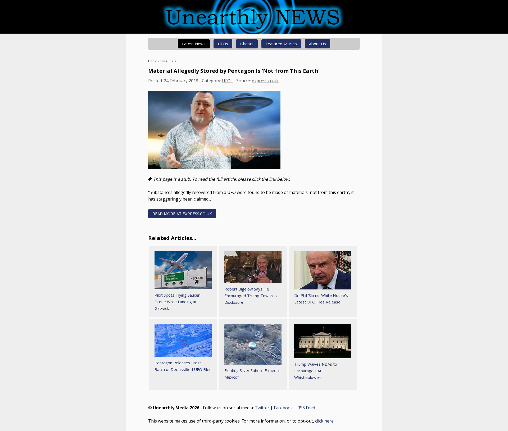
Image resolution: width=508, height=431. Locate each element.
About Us (317, 43)
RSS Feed (306, 408)
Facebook (283, 408)
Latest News (194, 43)
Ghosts (246, 43)
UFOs (223, 43)
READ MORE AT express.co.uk (182, 213)
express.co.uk (265, 81)
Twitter (262, 408)
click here (324, 421)
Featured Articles (281, 43)
